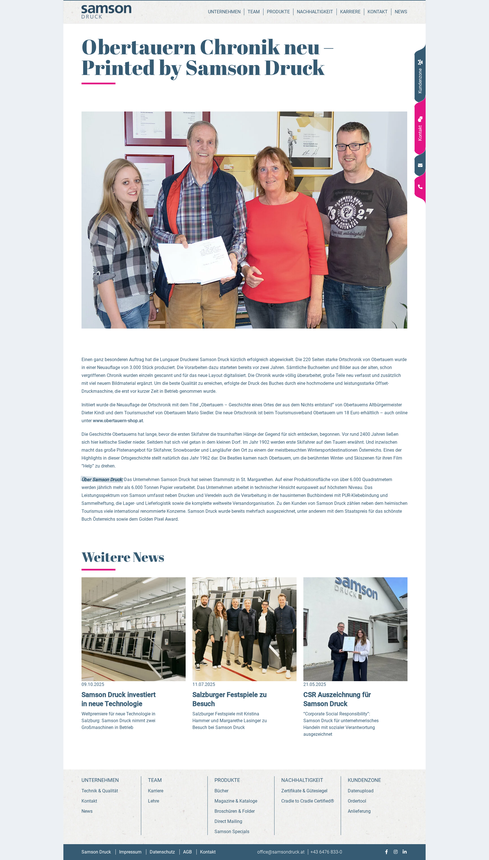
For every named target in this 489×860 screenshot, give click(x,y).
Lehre (153, 801)
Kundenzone (420, 80)
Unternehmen (224, 11)
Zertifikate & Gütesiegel (304, 790)
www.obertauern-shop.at (118, 420)
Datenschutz (163, 852)
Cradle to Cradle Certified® (307, 801)
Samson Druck (97, 852)
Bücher (221, 790)
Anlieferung (359, 811)
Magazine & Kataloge (236, 801)
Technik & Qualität (100, 790)
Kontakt (420, 133)
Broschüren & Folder (235, 811)
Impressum (131, 852)
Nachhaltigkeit (315, 11)
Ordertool (357, 801)
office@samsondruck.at (281, 852)
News (401, 11)
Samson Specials (232, 831)
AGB (188, 852)
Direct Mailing (228, 821)
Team (254, 11)
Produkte (278, 11)
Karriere (350, 11)
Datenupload (361, 790)
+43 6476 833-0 (326, 852)
